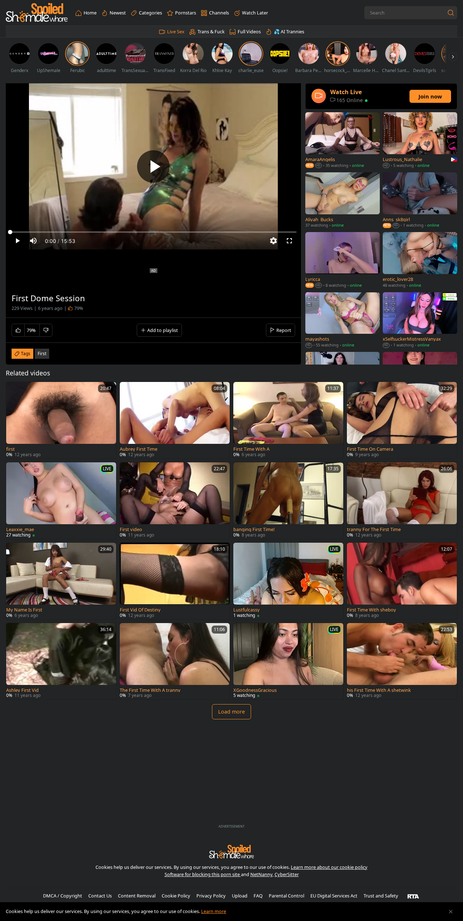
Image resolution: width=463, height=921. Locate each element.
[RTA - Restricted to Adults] (413, 896)
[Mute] (33, 241)
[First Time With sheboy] (402, 581)
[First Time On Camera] (402, 420)
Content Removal (137, 895)
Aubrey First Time (138, 449)
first (42, 353)
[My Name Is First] (61, 581)
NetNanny (261, 874)
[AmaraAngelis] (342, 140)
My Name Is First (24, 609)
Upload (239, 895)
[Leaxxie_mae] (61, 500)
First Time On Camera (370, 449)
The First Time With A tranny (150, 690)
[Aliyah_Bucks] (342, 200)
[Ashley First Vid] (61, 661)
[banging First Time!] (288, 500)
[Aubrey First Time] (175, 420)
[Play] (153, 166)
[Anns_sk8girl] (420, 200)
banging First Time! (254, 529)
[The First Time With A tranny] (175, 661)
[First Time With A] (288, 420)
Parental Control (286, 895)
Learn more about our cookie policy (329, 867)
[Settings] (273, 241)
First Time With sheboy (371, 609)
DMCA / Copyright (62, 895)
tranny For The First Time (374, 529)
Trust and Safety (381, 895)
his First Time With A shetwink (379, 690)
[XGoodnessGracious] (288, 661)
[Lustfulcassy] (288, 581)
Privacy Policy (211, 895)
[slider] (153, 232)
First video (131, 529)
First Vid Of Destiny (140, 609)
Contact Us (100, 895)
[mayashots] (342, 320)
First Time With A (251, 449)
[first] (61, 420)
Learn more (213, 911)
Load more (231, 711)
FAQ (258, 895)
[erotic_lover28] (420, 260)
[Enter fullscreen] (289, 241)
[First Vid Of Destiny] (175, 581)
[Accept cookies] (450, 911)
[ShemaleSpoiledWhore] (37, 13)
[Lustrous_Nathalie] (420, 140)
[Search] (451, 13)
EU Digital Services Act (333, 895)
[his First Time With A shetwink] (402, 661)
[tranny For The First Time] (402, 500)
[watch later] (15, 390)
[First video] (175, 500)
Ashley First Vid (22, 690)
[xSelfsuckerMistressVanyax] (420, 320)
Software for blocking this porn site (203, 874)
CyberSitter (287, 874)
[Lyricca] (342, 260)
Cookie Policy (176, 895)
